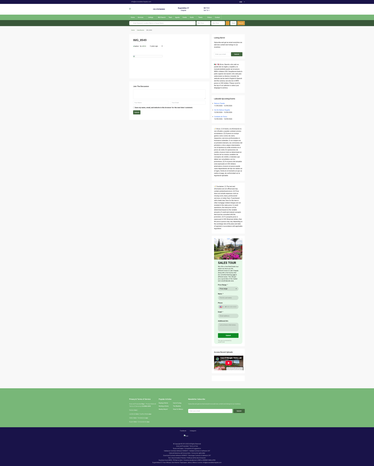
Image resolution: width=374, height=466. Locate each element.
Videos (209, 17)
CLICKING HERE (146, 406)
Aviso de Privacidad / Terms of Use (187, 446)
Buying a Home (163, 403)
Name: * (220, 294)
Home (133, 17)
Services (140, 17)
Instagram (193, 431)
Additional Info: (223, 321)
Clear (233, 23)
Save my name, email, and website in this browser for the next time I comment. (164, 107)
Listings (150, 17)
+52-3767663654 (159, 9)
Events (185, 17)
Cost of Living (177, 403)
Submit (136, 112)
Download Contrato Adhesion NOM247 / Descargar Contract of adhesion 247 (187, 455)
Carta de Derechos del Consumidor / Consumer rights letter (187, 453)
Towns (200, 17)
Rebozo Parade (219, 103)
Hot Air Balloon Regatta (222, 110)
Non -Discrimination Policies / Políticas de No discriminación (187, 458)
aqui (150, 414)
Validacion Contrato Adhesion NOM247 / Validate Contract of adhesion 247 (187, 451)
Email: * (220, 312)
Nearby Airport (163, 409)
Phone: (220, 303)
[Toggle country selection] (221, 307)
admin (144, 46)
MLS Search (162, 17)
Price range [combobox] (223, 289)
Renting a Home (164, 406)
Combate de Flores (220, 117)
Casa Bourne (140, 30)
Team (170, 17)
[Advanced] (227, 23)
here (135, 410)
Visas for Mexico (178, 409)
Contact (217, 17)
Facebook (183, 431)
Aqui (143, 404)
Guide (192, 17)
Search (241, 23)
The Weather (177, 406)
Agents (177, 17)
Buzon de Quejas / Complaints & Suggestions (187, 448)
